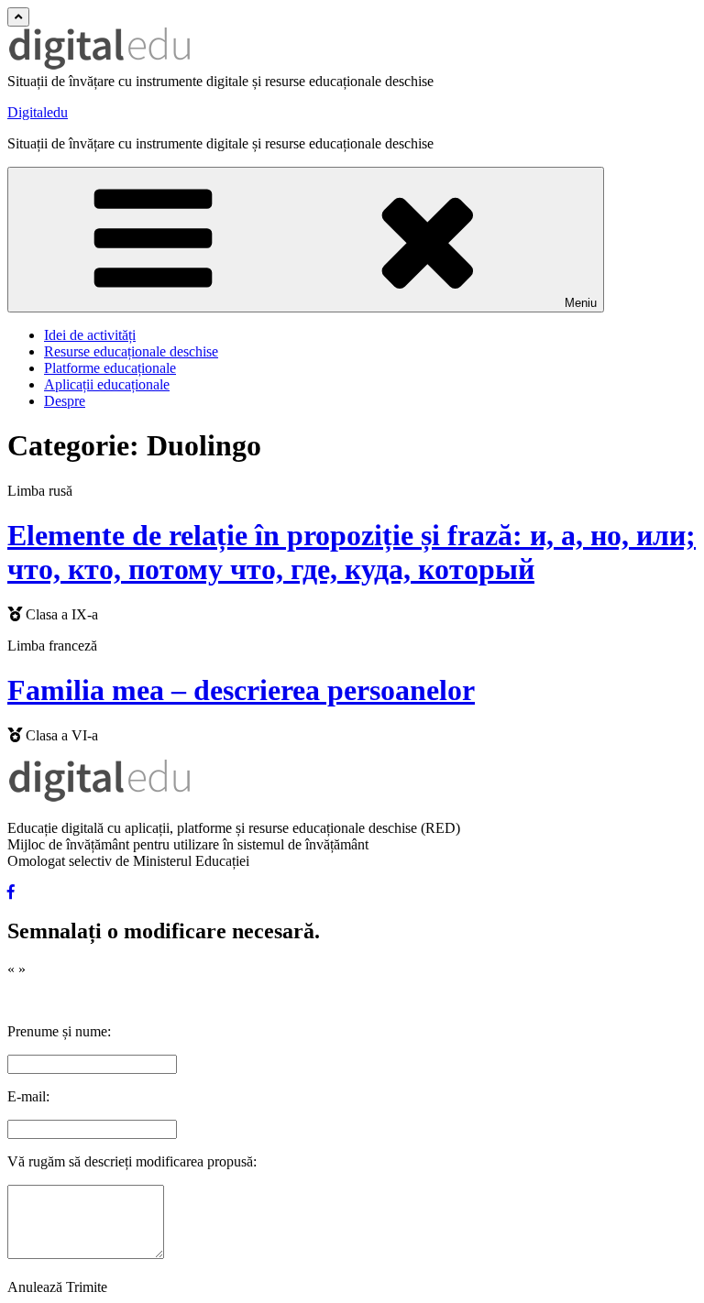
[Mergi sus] (18, 17)
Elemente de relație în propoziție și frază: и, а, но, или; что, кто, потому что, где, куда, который (351, 552)
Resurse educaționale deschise (131, 351)
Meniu (581, 303)
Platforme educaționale (110, 368)
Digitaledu (37, 112)
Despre (64, 401)
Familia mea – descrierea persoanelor (241, 689)
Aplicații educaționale (107, 384)
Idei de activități (90, 335)
